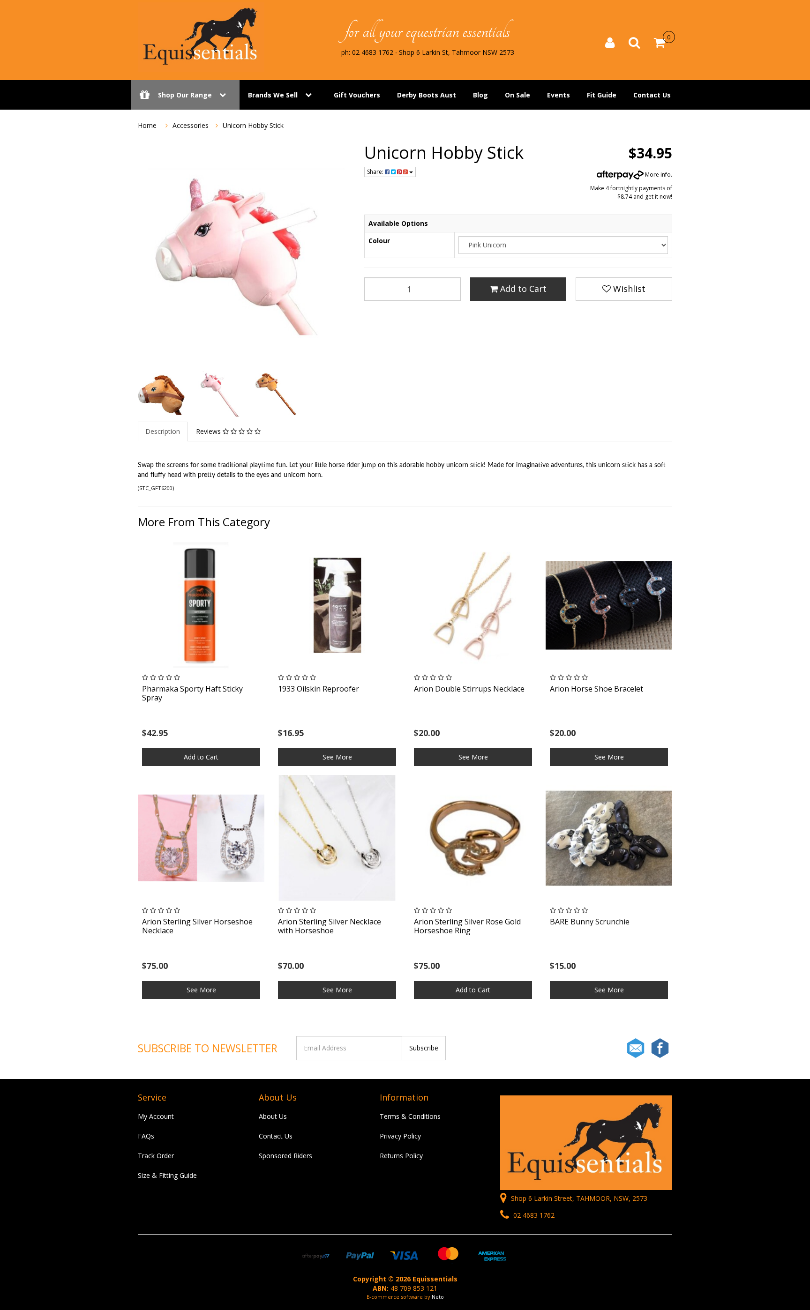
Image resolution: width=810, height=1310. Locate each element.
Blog (480, 94)
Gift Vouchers (357, 94)
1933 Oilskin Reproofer (318, 689)
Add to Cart (522, 288)
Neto (438, 1296)
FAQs (146, 1135)
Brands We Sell (273, 94)
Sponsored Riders (285, 1155)
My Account (156, 1116)
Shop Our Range (185, 94)
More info (657, 175)
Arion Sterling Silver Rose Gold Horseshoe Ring (467, 926)
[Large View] (161, 393)
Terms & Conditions (410, 1116)
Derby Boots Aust (426, 94)
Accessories (190, 125)
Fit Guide (601, 94)
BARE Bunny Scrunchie (590, 921)
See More (337, 756)
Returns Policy (401, 1155)
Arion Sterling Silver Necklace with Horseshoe (329, 926)
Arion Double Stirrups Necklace (469, 689)
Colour (379, 240)
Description (162, 431)
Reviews (209, 431)
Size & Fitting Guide (167, 1175)
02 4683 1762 (533, 1215)
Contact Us (652, 94)
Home (147, 125)
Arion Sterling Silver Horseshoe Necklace (197, 926)
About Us (273, 1116)
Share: (376, 172)
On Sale (517, 94)
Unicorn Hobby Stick (253, 125)
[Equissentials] (201, 36)
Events (558, 94)
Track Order (156, 1155)
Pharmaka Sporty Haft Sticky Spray (192, 693)
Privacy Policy (400, 1135)
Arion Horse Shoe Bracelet (596, 689)
